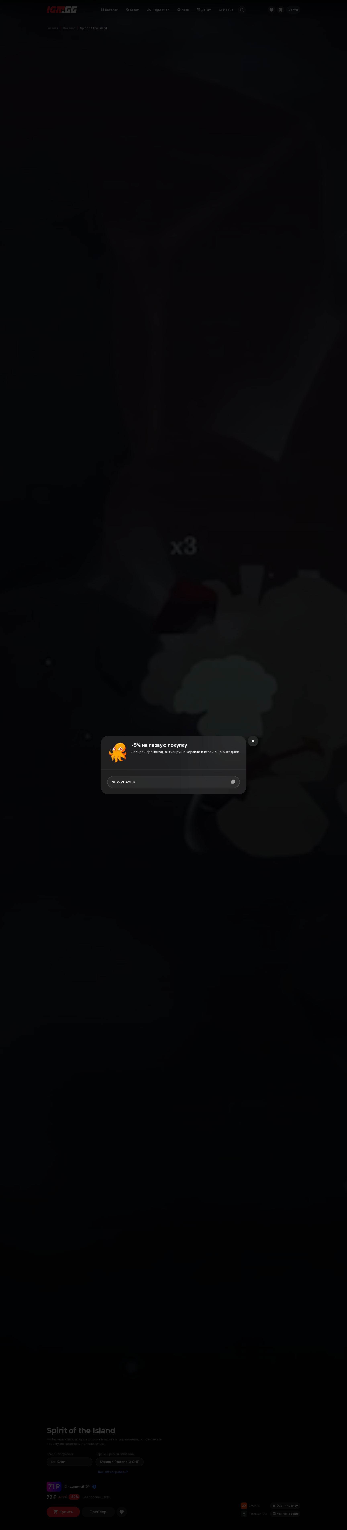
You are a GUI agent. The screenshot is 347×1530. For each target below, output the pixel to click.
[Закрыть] (253, 741)
